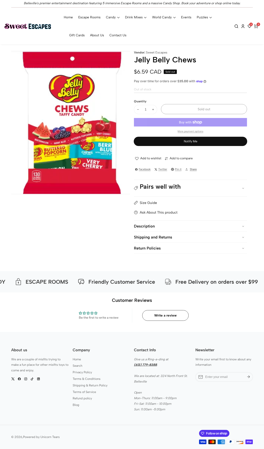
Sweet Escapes (156, 52)
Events (186, 17)
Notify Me (190, 141)
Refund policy (82, 398)
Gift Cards (77, 35)
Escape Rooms (89, 17)
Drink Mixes (134, 17)
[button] (190, 188)
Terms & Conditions (86, 379)
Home (68, 17)
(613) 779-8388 (145, 365)
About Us (97, 35)
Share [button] (193, 169)
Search (77, 366)
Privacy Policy (82, 372)
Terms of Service (84, 392)
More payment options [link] (190, 131)
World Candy (162, 17)
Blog (76, 405)
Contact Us (117, 35)
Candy (111, 17)
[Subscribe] (248, 376)
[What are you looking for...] (237, 26)
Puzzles (202, 17)
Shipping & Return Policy (90, 385)
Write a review (165, 315)
